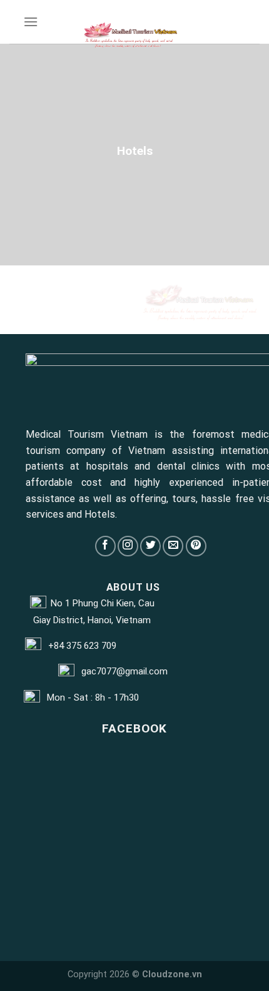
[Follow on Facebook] (105, 546)
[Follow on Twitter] (150, 546)
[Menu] (30, 21)
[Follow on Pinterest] (196, 546)
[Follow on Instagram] (128, 546)
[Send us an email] (173, 546)
